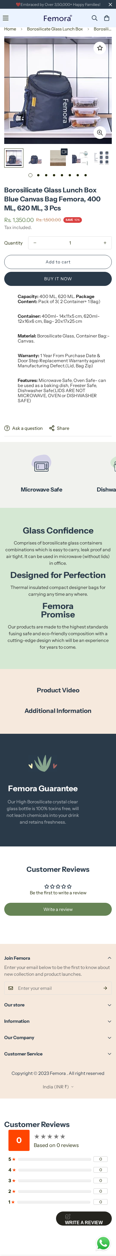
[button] (106, 18)
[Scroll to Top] (105, 1226)
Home (10, 29)
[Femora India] (58, 18)
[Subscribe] (105, 988)
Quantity (13, 243)
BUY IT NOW (58, 278)
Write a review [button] (58, 909)
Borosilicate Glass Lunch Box (55, 29)
